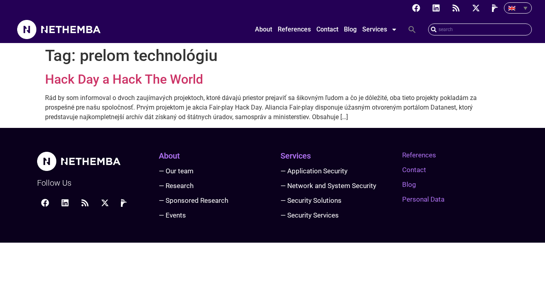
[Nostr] (496, 8)
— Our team (176, 171)
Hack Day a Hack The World (124, 79)
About (263, 29)
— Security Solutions (311, 200)
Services (374, 29)
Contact (327, 29)
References (294, 29)
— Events (172, 215)
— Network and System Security (328, 186)
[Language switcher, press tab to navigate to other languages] (518, 8)
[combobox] (480, 29)
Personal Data (423, 199)
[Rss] (456, 8)
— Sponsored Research (193, 200)
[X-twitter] (476, 8)
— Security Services (309, 215)
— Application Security (314, 171)
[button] (412, 29)
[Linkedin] (436, 8)
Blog (350, 29)
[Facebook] (416, 8)
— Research (176, 186)
